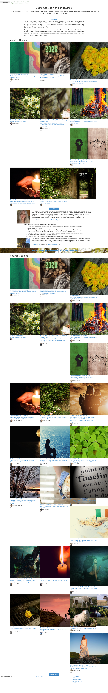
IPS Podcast (75, 678)
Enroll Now (54, 19)
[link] (38, 220)
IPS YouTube (75, 676)
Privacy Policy (39, 678)
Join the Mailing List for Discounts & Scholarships (54, 250)
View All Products (54, 209)
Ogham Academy (76, 679)
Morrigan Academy (77, 681)
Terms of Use (39, 676)
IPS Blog (74, 682)
